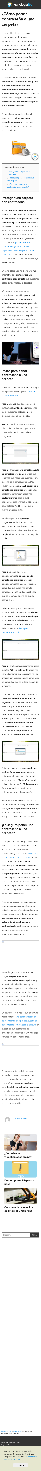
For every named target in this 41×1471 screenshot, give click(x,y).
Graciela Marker (20, 1118)
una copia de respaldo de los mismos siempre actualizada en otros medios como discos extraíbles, (19, 1021)
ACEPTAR (20, 1465)
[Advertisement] (20, 1330)
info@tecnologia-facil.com (10, 1442)
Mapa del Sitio (6, 1445)
